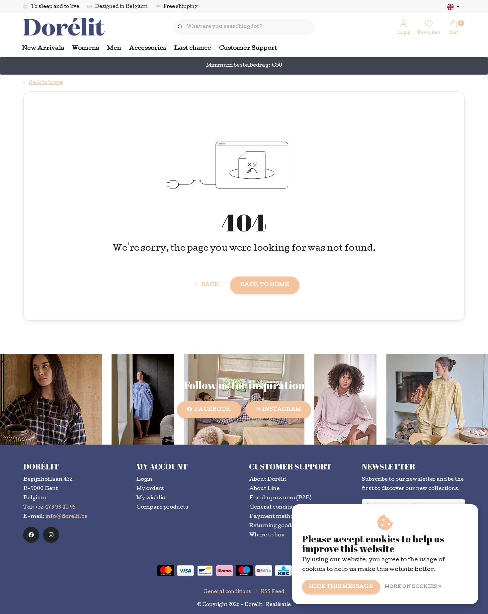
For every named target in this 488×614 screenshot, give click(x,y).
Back (210, 285)
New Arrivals (43, 48)
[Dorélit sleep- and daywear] (64, 27)
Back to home (264, 285)
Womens (85, 48)
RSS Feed (273, 592)
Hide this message (341, 586)
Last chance (192, 48)
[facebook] (31, 535)
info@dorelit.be (66, 517)
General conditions (227, 592)
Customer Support (248, 48)
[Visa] (185, 570)
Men (114, 48)
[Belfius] (263, 570)
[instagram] (51, 535)
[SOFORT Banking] (224, 570)
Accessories (147, 48)
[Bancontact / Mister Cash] (205, 570)
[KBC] (283, 570)
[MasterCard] (165, 570)
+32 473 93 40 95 (55, 507)
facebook (213, 409)
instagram (281, 409)
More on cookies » (413, 587)
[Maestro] (244, 570)
